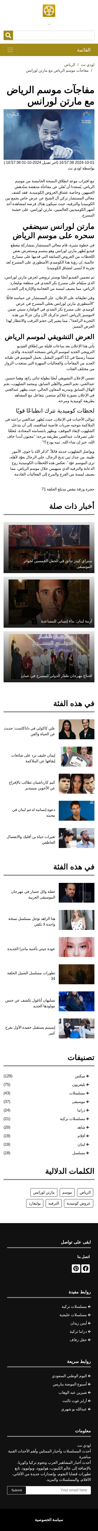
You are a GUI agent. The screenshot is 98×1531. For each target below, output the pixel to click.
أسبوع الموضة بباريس (70, 1384)
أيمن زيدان (78, 1323)
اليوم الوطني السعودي (69, 1376)
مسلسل (78, 1153)
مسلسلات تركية (72, 1119)
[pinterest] (76, 1268)
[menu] (10, 50)
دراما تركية (78, 1331)
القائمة (84, 49)
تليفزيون (78, 1085)
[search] (8, 35)
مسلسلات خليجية (73, 1315)
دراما (81, 1110)
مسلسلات (77, 1093)
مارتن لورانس (44, 1192)
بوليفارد (35, 1203)
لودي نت (87, 65)
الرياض (85, 1192)
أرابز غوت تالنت (74, 1401)
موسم (67, 1192)
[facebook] (85, 1268)
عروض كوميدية (79, 1203)
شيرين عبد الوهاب (73, 1392)
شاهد (81, 1127)
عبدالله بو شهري (74, 1409)
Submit (16, 1490)
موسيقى (78, 1102)
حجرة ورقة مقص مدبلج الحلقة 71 (68, 489)
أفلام (81, 1136)
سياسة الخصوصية (49, 1520)
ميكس (80, 1076)
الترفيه (53, 1203)
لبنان (81, 1144)
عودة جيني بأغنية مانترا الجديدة (31, 949)
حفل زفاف (78, 1340)
